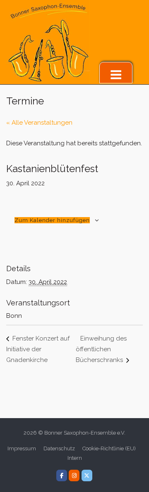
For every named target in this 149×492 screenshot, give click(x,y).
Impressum (21, 448)
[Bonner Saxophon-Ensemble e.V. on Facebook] (61, 475)
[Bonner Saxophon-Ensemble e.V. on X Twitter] (87, 475)
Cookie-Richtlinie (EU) (109, 448)
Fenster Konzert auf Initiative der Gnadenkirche (38, 349)
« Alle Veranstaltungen (39, 122)
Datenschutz (59, 448)
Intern (74, 458)
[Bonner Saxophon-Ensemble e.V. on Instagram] (74, 475)
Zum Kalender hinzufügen (52, 220)
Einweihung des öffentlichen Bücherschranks (101, 349)
